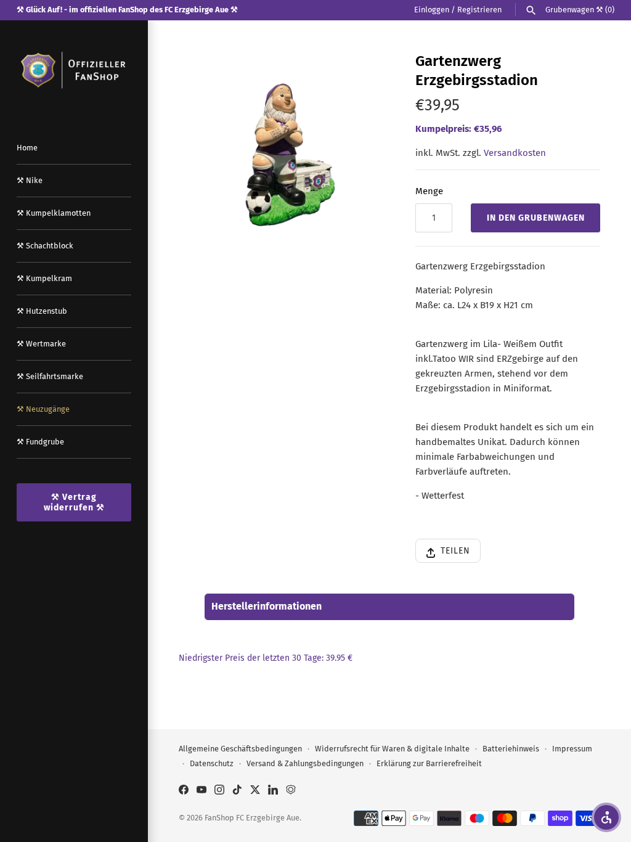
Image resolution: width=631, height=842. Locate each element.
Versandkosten (515, 152)
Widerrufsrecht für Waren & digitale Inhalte (392, 748)
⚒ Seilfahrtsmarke (50, 376)
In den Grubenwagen (536, 218)
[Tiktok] (237, 791)
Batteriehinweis (510, 748)
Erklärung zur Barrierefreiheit (429, 763)
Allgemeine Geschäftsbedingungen (240, 748)
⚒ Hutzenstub (42, 311)
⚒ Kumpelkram (44, 278)
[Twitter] (255, 791)
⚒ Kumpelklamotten (54, 213)
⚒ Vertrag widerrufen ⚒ (74, 502)
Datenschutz (212, 763)
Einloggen (431, 9)
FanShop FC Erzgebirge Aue (252, 817)
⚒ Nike (30, 180)
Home (27, 147)
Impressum (572, 748)
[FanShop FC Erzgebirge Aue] (74, 70)
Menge (429, 191)
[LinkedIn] (273, 791)
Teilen (455, 551)
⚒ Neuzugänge (43, 409)
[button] (606, 817)
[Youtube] (201, 791)
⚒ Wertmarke (41, 343)
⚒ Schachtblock (45, 245)
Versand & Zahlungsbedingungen (305, 763)
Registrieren (479, 9)
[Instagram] (219, 791)
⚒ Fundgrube (40, 441)
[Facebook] (184, 791)
